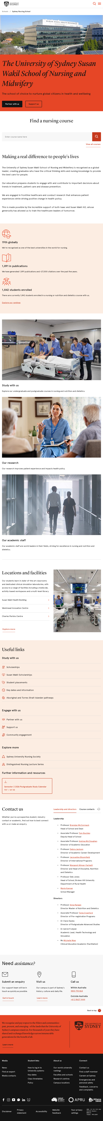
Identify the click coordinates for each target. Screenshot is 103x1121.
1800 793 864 (77, 991)
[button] (94, 4)
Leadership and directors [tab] (65, 809)
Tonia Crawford (86, 913)
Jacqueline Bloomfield (80, 857)
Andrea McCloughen (88, 841)
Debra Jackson (76, 849)
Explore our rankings (11, 302)
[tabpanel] (77, 883)
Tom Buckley (84, 833)
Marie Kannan (67, 888)
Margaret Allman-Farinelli (81, 865)
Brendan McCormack (79, 825)
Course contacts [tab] (86, 809)
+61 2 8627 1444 (78, 999)
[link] (5, 11)
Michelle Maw (70, 940)
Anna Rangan (75, 905)
